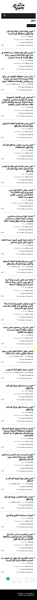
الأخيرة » (13, 582)
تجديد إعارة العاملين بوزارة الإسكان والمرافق (18, 498)
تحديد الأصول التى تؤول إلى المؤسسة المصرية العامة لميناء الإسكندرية (17, 559)
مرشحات (30, 26)
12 (30, 582)
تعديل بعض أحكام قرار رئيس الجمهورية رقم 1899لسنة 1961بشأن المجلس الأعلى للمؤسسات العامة (21, 193)
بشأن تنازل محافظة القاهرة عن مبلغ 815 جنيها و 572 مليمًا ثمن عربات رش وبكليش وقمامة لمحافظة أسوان (17, 79)
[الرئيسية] (18, 7)
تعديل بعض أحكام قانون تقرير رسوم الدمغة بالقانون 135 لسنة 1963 (17, 352)
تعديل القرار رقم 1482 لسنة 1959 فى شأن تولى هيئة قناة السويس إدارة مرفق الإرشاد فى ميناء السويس (17, 55)
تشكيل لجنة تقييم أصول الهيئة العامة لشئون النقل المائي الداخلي (17, 241)
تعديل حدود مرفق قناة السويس (19, 369)
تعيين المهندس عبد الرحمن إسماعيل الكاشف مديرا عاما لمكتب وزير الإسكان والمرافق (17, 457)
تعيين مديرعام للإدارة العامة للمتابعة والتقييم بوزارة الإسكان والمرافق (18, 262)
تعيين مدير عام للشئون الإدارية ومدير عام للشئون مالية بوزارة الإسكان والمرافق (17, 169)
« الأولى (33, 579)
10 (5, 579)
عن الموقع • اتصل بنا (29, 593)
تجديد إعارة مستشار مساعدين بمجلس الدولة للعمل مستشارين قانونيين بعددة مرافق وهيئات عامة (18, 219)
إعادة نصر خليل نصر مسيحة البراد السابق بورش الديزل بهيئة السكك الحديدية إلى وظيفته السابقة (19, 282)
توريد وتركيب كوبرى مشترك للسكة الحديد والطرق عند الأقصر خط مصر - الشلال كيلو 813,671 (17, 306)
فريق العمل (20, 593)
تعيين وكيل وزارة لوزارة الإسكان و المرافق (19, 479)
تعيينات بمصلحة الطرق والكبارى (19, 515)
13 (27, 582)
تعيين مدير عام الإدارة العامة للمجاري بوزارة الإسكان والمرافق (17, 124)
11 (34, 582)
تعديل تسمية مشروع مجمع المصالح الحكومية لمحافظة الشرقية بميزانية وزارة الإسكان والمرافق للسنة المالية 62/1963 (17, 432)
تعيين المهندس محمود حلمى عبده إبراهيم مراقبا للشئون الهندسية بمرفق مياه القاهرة (18, 330)
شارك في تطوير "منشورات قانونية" (26, 595)
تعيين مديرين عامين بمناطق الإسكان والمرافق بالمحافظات (17, 146)
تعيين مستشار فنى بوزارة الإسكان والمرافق (19, 387)
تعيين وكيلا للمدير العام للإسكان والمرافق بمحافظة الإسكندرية (19, 32)
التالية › (19, 582)
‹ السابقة (27, 579)
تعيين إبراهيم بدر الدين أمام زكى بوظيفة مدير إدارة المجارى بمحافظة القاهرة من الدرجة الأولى (18, 537)
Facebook (3, 45)
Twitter (2, 45)
